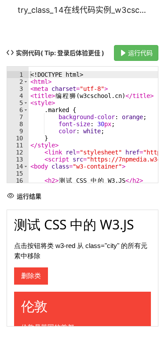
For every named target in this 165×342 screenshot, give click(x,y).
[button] (25, 81)
